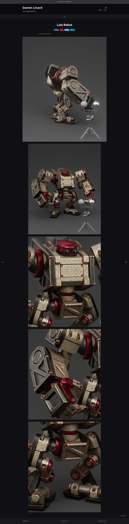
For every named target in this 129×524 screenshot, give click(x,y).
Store (105, 10)
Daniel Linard (32, 8)
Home (100, 10)
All (65, 16)
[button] (123, 515)
